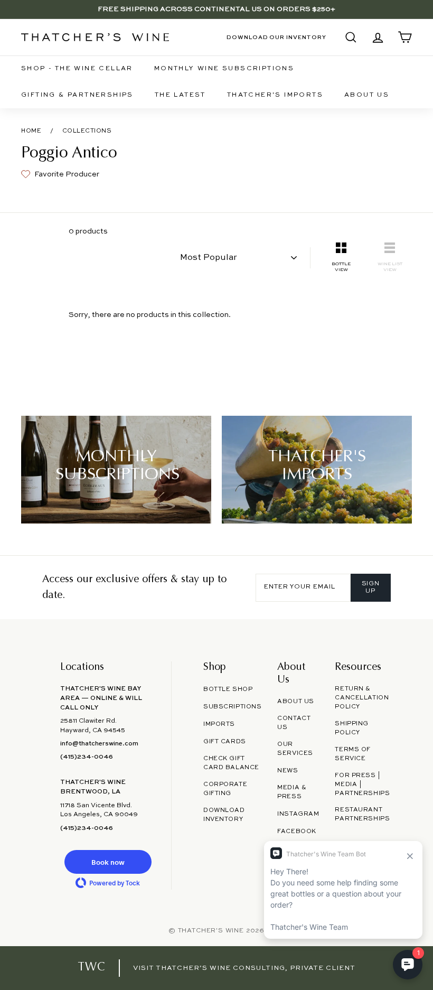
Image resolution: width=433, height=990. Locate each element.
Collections (87, 131)
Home (31, 131)
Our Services (295, 748)
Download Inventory (224, 815)
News (287, 771)
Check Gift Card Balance (231, 763)
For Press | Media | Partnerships (362, 784)
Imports (219, 724)
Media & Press (291, 792)
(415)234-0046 (86, 757)
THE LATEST (180, 95)
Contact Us (293, 723)
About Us (366, 95)
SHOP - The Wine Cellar (77, 69)
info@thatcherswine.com (99, 744)
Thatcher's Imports (275, 95)
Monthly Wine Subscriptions (224, 69)
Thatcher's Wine (211, 931)
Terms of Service (353, 754)
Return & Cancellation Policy (362, 698)
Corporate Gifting (225, 789)
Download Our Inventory (276, 37)
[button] (108, 862)
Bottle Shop (227, 689)
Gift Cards (224, 742)
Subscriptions (232, 707)
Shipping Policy (352, 728)
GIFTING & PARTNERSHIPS (77, 95)
